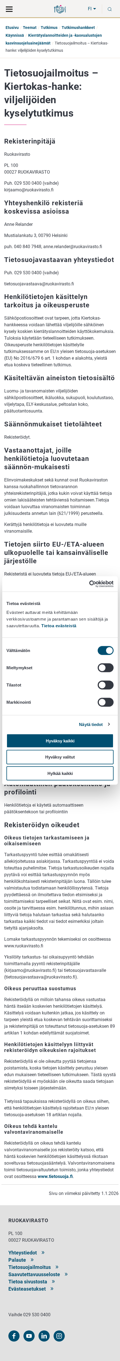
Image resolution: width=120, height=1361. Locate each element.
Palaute (17, 1260)
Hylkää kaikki (60, 773)
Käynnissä (15, 35)
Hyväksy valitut (60, 757)
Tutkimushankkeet (78, 27)
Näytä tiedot (91, 724)
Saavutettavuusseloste (34, 1274)
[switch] (106, 667)
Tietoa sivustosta (27, 1282)
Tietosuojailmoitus (29, 1267)
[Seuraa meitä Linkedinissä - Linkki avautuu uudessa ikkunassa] (44, 1336)
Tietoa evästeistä (58, 625)
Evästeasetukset (27, 1289)
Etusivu (12, 27)
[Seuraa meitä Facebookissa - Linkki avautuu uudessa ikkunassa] (14, 1336)
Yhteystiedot (22, 1253)
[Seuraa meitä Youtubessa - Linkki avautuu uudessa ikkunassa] (29, 1336)
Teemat (30, 27)
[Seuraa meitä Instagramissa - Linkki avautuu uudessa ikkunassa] (59, 1336)
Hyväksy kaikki (60, 740)
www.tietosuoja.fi (55, 1176)
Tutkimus (49, 27)
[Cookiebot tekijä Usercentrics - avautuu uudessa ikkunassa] (89, 583)
